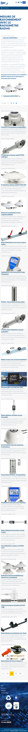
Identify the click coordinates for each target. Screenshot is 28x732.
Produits (3, 688)
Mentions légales (14, 730)
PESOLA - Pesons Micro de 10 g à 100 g (12, 302)
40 (20, 673)
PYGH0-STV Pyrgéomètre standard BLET (13, 127)
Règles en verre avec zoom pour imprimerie (14, 359)
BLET (2, 685)
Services (3, 690)
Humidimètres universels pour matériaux (13, 502)
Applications (4, 693)
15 (16, 673)
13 (7, 673)
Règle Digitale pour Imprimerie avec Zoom (13, 633)
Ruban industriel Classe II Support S (12, 661)
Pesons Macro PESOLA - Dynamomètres (13, 475)
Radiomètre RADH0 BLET (11, 96)
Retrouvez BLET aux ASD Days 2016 (12, 387)
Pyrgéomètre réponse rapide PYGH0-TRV (13, 185)
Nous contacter (23, 730)
